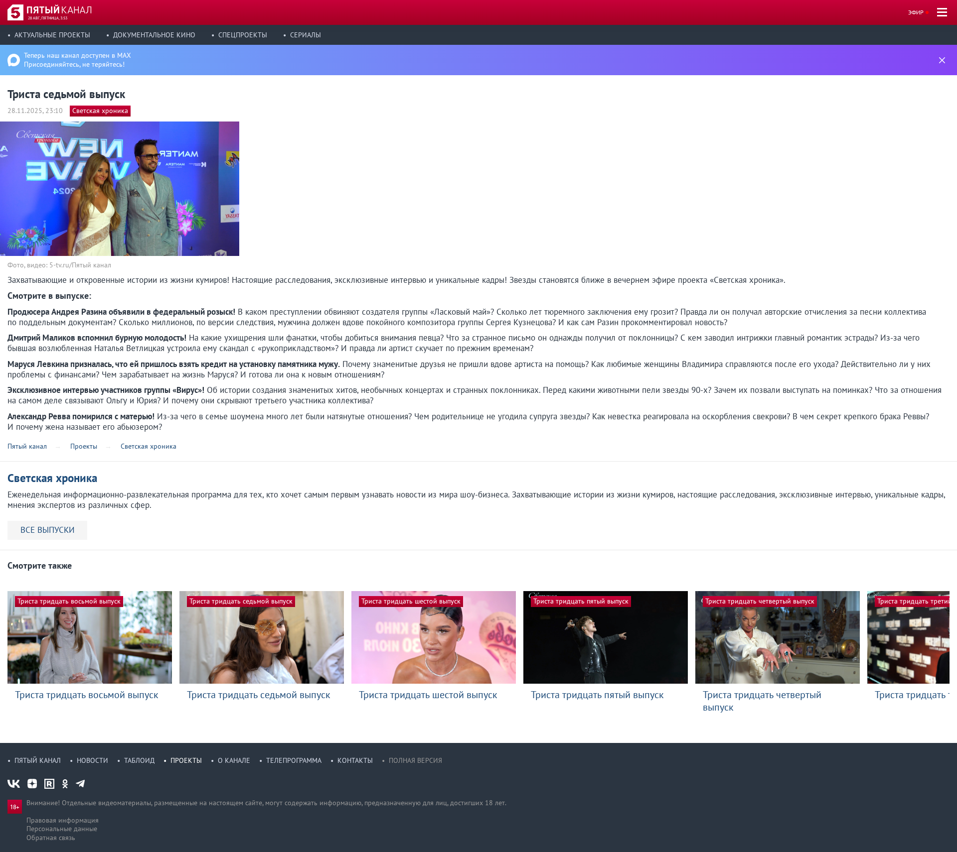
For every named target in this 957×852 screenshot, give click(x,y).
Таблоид (139, 760)
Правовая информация (62, 820)
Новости (92, 760)
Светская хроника (100, 110)
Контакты (355, 760)
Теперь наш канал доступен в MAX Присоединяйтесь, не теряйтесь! (77, 60)
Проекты (186, 760)
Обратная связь (50, 837)
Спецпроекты (242, 34)
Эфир (916, 12)
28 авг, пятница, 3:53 (47, 17)
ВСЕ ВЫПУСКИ (47, 529)
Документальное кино (154, 34)
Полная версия (415, 760)
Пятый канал (37, 760)
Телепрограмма (293, 760)
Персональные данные (61, 828)
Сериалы (305, 34)
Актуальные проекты (52, 34)
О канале (234, 760)
